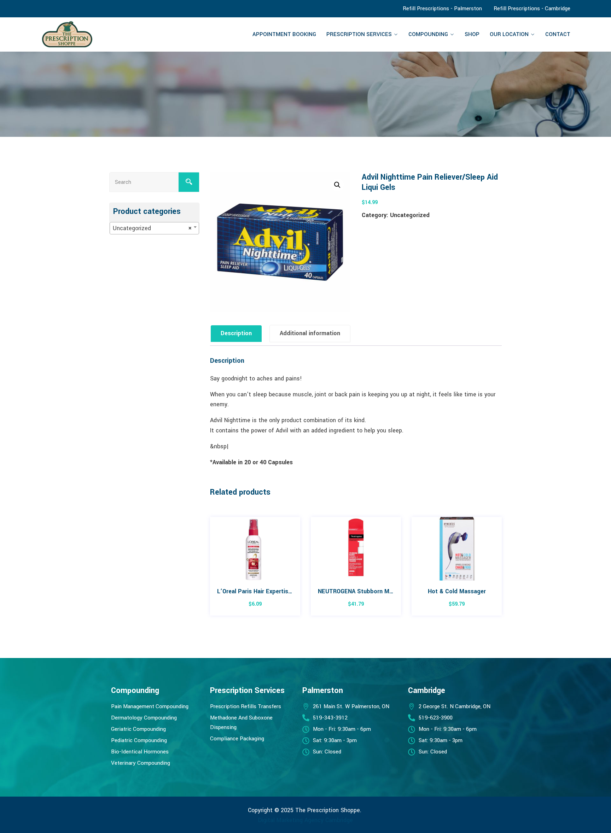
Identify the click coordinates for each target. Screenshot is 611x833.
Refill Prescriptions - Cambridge (532, 8)
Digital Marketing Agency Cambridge (305, 820)
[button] (337, 185)
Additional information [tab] (310, 333)
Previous (209, 569)
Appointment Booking (284, 34)
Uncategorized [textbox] (152, 228)
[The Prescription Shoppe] (103, 34)
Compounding (428, 34)
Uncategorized (410, 215)
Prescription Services (359, 34)
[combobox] (154, 228)
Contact (557, 34)
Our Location (509, 34)
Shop (472, 34)
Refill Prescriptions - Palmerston (442, 8)
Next (502, 569)
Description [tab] (236, 333)
